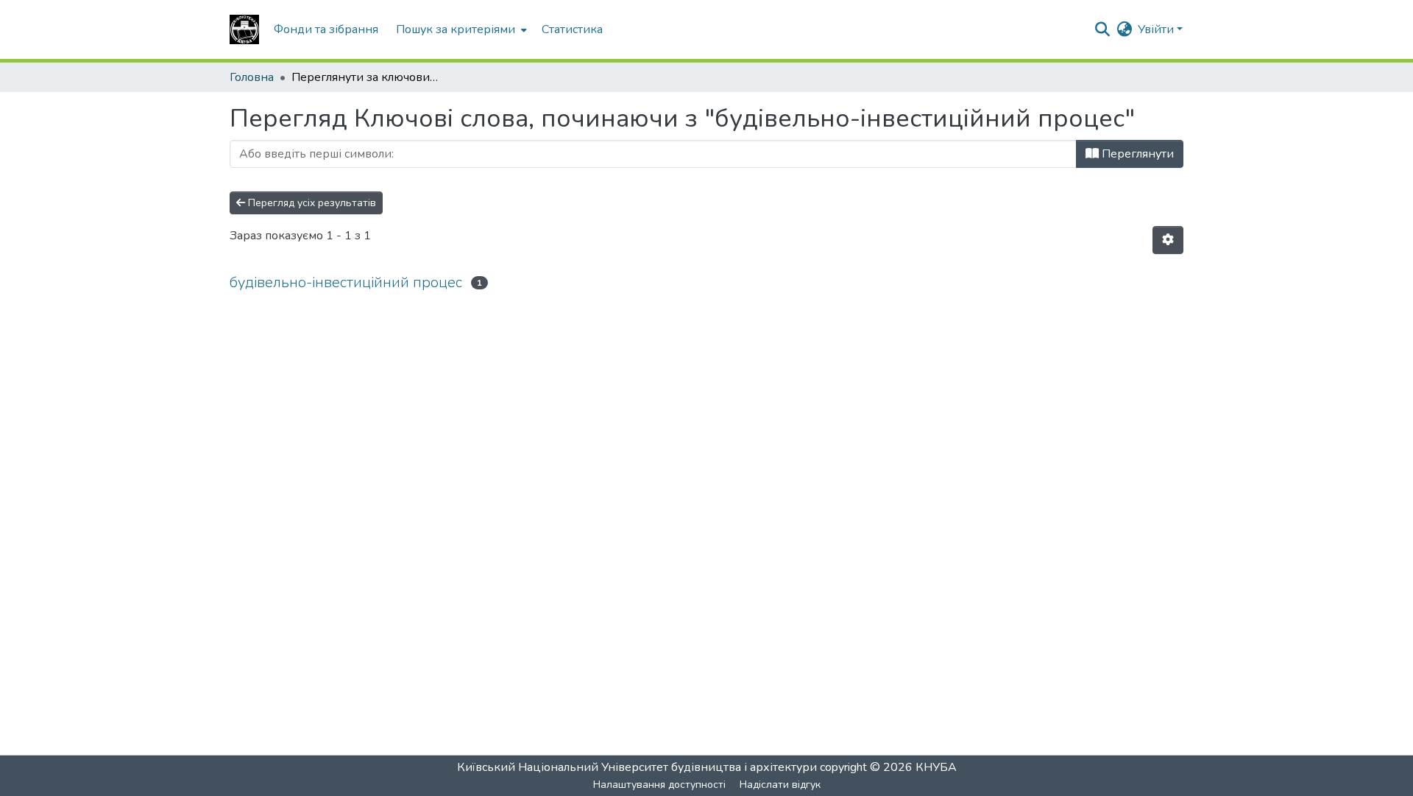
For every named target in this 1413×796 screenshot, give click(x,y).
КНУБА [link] (936, 767)
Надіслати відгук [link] (780, 785)
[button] (244, 29)
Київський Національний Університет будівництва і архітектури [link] (637, 767)
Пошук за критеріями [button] (455, 29)
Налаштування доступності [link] (659, 785)
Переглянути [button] (1136, 154)
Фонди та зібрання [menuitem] (326, 29)
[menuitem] (460, 29)
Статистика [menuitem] (572, 29)
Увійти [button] (1157, 29)
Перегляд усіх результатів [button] (310, 203)
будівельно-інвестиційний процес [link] (346, 282)
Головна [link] (252, 77)
